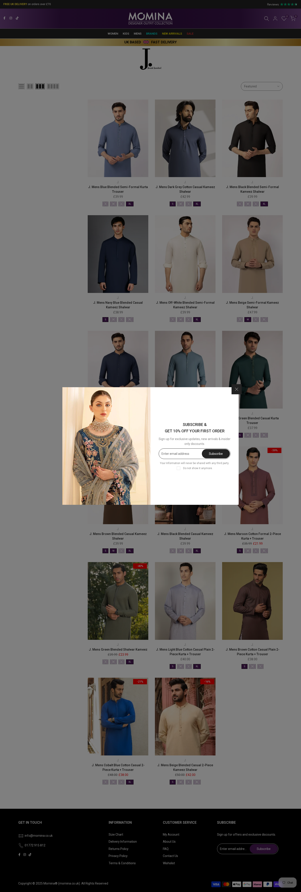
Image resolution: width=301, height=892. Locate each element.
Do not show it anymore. (198, 468)
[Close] (237, 389)
